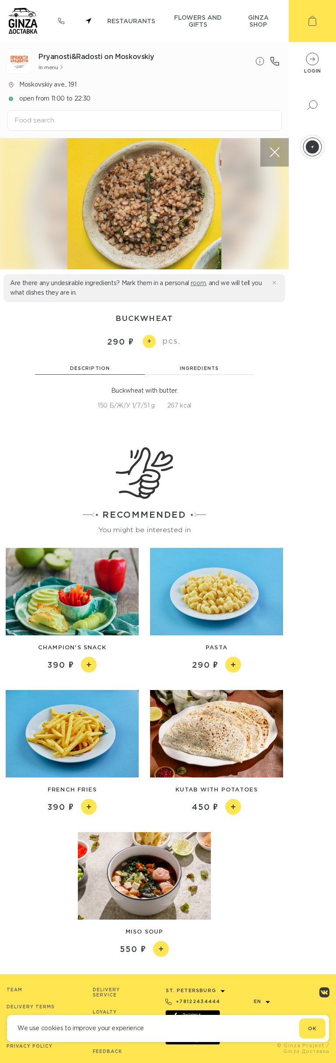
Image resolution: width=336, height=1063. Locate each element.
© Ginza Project (301, 1045)
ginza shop (258, 21)
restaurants (131, 20)
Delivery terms (31, 1006)
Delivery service (106, 992)
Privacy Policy (29, 1046)
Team (14, 989)
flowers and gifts (198, 21)
